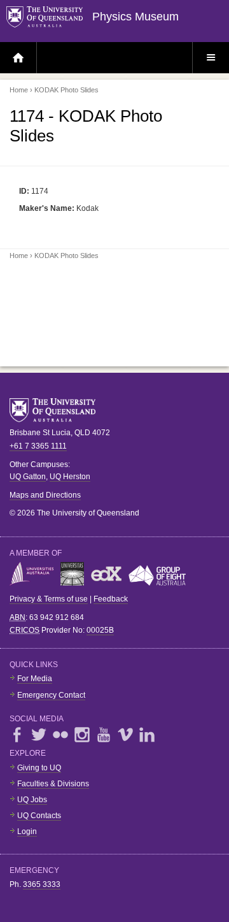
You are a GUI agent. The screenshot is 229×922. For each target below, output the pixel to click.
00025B (100, 630)
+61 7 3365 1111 (38, 446)
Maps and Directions (45, 495)
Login (27, 831)
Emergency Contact (51, 695)
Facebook (17, 734)
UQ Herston (70, 476)
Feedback (111, 598)
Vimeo (125, 734)
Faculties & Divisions (53, 783)
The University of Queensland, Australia (57, 410)
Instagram (82, 734)
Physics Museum (135, 16)
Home (19, 90)
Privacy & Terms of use (49, 598)
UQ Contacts (39, 815)
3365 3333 (41, 884)
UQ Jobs (32, 799)
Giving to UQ (39, 767)
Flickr (60, 734)
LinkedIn (147, 734)
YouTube (103, 734)
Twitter (38, 734)
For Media (34, 678)
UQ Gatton (28, 476)
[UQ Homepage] (49, 17)
